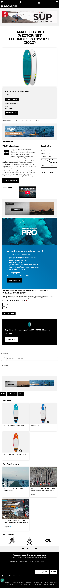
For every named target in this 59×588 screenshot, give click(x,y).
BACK (3, 393)
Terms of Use (10, 584)
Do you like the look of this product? (14, 301)
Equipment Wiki (23, 561)
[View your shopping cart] (39, 2)
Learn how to (13, 561)
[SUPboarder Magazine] (9, 6)
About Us (7, 582)
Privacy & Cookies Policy (18, 582)
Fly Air (35, 425)
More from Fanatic (11, 180)
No (7, 307)
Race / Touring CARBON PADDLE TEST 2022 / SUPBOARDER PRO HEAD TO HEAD (16, 522)
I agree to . (13, 575)
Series (42, 561)
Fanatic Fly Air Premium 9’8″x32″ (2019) (15, 455)
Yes (8, 94)
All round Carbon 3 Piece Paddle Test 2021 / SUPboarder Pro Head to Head (43, 489)
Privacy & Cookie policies (15, 575)
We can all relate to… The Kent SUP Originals (13, 489)
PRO (48, 561)
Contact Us (28, 582)
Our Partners (19, 584)
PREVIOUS (12, 393)
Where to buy (11, 112)
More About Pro (15, 280)
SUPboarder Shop (38, 582)
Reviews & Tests (34, 561)
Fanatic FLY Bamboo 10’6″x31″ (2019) (14, 426)
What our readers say (49, 584)
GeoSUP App (38, 584)
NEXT (20, 393)
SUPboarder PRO (28, 584)
